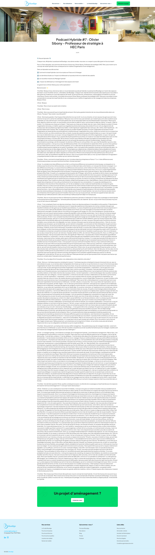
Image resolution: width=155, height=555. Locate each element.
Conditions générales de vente (125, 543)
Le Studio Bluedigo (92, 3)
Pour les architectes (47, 533)
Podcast (81, 538)
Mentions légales (121, 538)
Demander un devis (122, 530)
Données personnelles (123, 541)
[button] (56, 3)
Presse (81, 535)
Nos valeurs (82, 530)
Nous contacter (121, 528)
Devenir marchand (122, 535)
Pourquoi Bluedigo (84, 528)
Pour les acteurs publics (48, 535)
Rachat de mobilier (47, 541)
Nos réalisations (67, 3)
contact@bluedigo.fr (10, 531)
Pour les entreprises (47, 530)
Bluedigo (11, 551)
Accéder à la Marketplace (123, 533)
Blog (80, 533)
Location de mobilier (47, 538)
